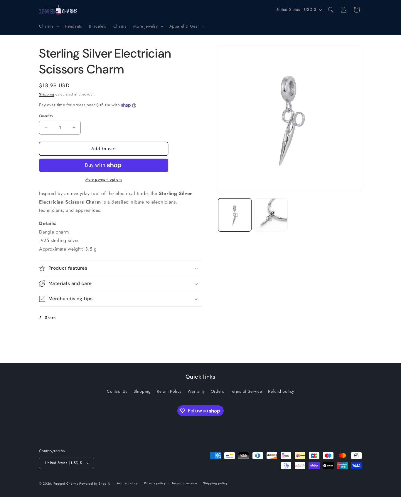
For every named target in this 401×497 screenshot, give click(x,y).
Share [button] (50, 317)
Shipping (46, 94)
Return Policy (169, 391)
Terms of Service (246, 391)
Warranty (196, 391)
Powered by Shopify (94, 483)
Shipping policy (215, 483)
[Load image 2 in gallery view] (270, 214)
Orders (217, 391)
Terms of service (184, 483)
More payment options (103, 179)
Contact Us (117, 391)
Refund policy (281, 391)
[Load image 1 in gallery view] (234, 214)
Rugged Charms (65, 483)
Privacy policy (155, 483)
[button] (49, 26)
